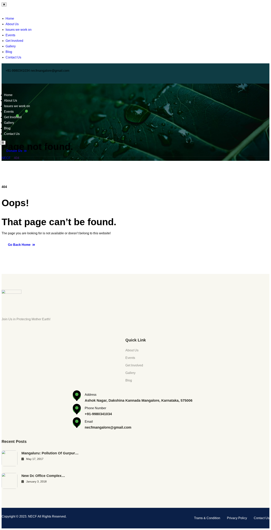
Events (10, 35)
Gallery (11, 46)
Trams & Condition (207, 518)
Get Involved (14, 40)
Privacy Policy (237, 518)
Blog (9, 51)
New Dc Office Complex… (43, 476)
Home (10, 18)
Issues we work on (19, 29)
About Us (12, 24)
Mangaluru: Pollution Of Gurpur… (50, 453)
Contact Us (13, 57)
